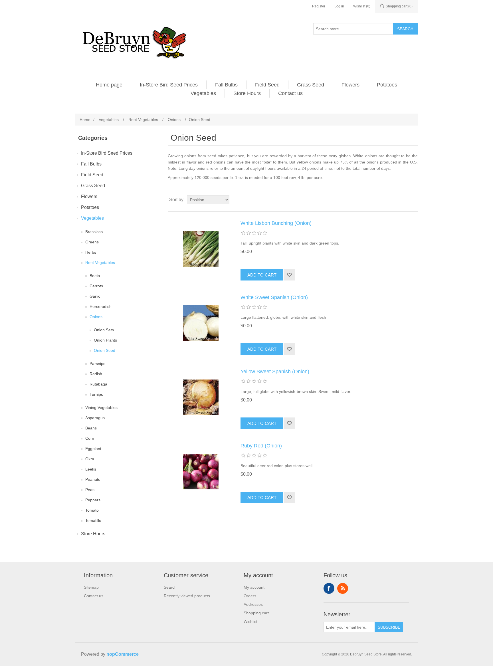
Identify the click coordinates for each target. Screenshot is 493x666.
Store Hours (247, 93)
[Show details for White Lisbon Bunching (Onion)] (200, 248)
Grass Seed (310, 85)
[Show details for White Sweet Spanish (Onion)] (200, 323)
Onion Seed (104, 350)
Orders (250, 596)
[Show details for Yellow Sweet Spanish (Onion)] (200, 397)
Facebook (329, 588)
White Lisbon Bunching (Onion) (276, 223)
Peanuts (92, 479)
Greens (92, 242)
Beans (91, 428)
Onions (96, 316)
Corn (89, 438)
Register (318, 6)
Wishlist (250, 621)
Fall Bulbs (226, 85)
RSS (342, 588)
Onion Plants (105, 340)
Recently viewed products (187, 596)
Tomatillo (93, 520)
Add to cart (261, 275)
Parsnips (97, 363)
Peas (89, 489)
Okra (89, 459)
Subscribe (389, 627)
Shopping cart (256, 613)
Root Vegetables (100, 262)
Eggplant (93, 448)
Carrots (96, 286)
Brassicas (94, 231)
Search (405, 29)
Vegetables (203, 93)
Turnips (96, 394)
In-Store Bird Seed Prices (169, 85)
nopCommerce (122, 654)
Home (85, 119)
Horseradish (101, 306)
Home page (109, 85)
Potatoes (387, 85)
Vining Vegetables (101, 407)
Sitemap (91, 587)
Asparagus (95, 417)
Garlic (95, 296)
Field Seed (267, 85)
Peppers (92, 500)
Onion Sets (104, 330)
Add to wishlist (289, 274)
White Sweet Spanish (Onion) (274, 297)
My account (254, 587)
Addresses (253, 604)
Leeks (90, 469)
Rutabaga (98, 384)
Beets (95, 275)
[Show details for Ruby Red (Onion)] (200, 471)
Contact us (290, 93)
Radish (96, 374)
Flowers (350, 85)
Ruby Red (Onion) (261, 446)
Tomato (92, 510)
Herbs (90, 252)
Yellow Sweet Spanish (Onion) (275, 371)
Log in (339, 6)
